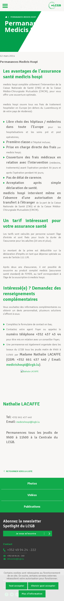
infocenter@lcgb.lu (15, 559)
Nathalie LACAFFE (21, 404)
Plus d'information (32, 593)
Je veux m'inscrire (26, 533)
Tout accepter (16, 585)
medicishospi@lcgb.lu (22, 365)
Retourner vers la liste (19, 471)
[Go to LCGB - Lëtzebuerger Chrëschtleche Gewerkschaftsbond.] (6, 17)
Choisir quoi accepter (43, 585)
